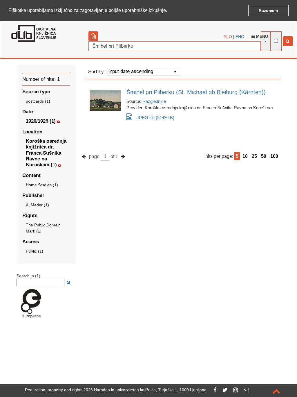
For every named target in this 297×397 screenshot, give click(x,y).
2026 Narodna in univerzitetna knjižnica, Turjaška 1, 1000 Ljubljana (145, 389)
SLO (228, 36)
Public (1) (34, 251)
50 (263, 156)
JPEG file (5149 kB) (155, 117)
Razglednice (154, 101)
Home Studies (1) (42, 185)
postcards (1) (38, 101)
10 (245, 156)
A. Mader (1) (37, 205)
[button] (169, 11)
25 (254, 156)
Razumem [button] (268, 10)
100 (274, 156)
